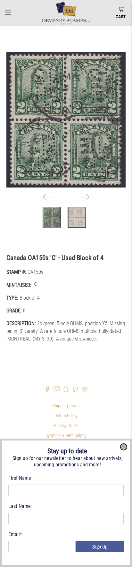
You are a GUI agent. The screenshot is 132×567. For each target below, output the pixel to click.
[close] (123, 447)
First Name (19, 478)
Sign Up (99, 546)
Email (15, 534)
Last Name (19, 506)
